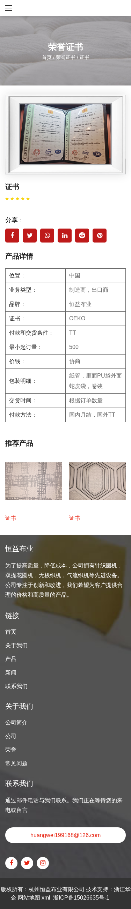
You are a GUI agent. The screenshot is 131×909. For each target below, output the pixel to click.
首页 (47, 57)
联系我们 (16, 686)
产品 (10, 659)
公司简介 (16, 722)
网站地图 (29, 898)
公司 (10, 736)
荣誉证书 (65, 57)
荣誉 (10, 750)
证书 (10, 518)
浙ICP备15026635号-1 (81, 898)
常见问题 (16, 763)
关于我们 (16, 645)
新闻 (10, 673)
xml (46, 898)
